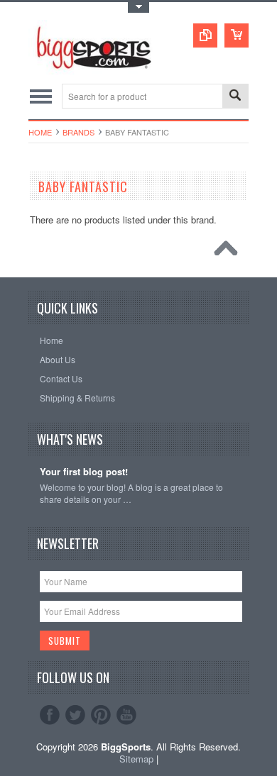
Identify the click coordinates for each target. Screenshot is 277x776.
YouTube (126, 715)
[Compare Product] (205, 35)
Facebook (50, 715)
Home (40, 132)
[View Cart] (236, 35)
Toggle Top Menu (138, 7)
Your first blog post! (84, 472)
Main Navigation (40, 96)
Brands (78, 132)
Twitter (75, 715)
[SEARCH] (235, 96)
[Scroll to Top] (229, 251)
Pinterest (101, 715)
